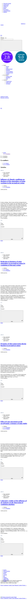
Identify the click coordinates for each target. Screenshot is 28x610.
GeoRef (5, 572)
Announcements (6, 10)
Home (4, 152)
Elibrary (5, 577)
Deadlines (8, 77)
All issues (8, 83)
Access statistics (9, 71)
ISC (4, 576)
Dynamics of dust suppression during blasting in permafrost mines (13, 344)
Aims (7, 67)
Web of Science (6, 571)
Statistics (5, 12)
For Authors (5, 9)
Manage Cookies (18, 585)
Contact (7, 73)
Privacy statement (4, 585)
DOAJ (4, 573)
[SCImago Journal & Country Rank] (9, 597)
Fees (7, 78)
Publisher (8, 70)
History (7, 66)
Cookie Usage (11, 585)
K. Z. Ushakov (6, 164)
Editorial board (9, 69)
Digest (4, 8)
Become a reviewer (5, 97)
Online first (5, 5)
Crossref (5, 574)
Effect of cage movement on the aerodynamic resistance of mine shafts (14, 422)
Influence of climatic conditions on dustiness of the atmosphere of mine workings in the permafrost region (13, 181)
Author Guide (9, 76)
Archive (5, 7)
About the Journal (7, 3)
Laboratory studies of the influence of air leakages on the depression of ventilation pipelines (14, 502)
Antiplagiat (5, 578)
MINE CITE (6, 579)
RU (1, 35)
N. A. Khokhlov (6, 153)
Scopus (4, 569)
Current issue (6, 4)
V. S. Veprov (6, 163)
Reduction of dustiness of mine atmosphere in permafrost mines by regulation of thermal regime (13, 263)
